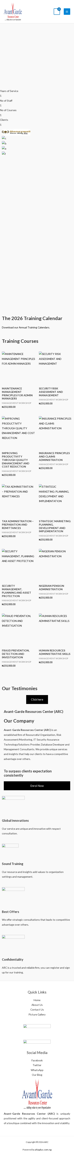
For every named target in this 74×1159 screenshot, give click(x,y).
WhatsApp (37, 1070)
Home (37, 1000)
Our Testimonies (19, 688)
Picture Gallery (37, 1014)
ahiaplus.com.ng (43, 1149)
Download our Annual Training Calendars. (26, 327)
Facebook (37, 1060)
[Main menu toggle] (67, 11)
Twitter (37, 1065)
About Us (37, 1004)
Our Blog (37, 1074)
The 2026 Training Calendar (32, 318)
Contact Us (37, 1009)
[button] (37, 158)
